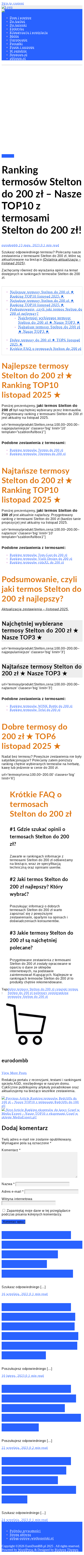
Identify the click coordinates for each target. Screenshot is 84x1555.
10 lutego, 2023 (13, 1375)
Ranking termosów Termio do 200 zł (36, 450)
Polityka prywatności (25, 1531)
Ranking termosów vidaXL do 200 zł (37, 562)
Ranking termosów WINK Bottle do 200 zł (41, 706)
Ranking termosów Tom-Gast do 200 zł (38, 555)
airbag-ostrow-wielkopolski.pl (32, 1538)
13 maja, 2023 (30, 245)
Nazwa (8, 1184)
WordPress (25, 1550)
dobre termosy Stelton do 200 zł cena (35, 989)
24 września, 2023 (15, 1520)
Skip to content (13, 3)
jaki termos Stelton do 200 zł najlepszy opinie (43, 991)
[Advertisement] (42, 110)
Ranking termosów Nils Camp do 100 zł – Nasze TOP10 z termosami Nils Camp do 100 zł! (41, 1408)
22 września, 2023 (15, 1447)
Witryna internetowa (17, 1199)
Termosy (8, 156)
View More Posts (14, 1073)
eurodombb (10, 245)
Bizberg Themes (66, 1550)
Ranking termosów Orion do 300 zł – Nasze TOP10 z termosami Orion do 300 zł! (39, 1480)
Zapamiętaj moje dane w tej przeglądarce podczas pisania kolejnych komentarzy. (36, 1212)
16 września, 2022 (15, 1294)
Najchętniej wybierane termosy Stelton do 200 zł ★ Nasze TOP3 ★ (49, 320)
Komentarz (11, 1150)
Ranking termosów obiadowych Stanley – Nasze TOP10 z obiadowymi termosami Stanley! (42, 1254)
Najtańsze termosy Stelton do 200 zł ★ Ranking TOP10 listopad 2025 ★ (42, 302)
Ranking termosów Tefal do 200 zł (35, 710)
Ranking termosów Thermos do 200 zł (38, 454)
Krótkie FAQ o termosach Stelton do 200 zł (45, 349)
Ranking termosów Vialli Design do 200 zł (41, 558)
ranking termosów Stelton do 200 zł (38, 994)
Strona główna (20, 1534)
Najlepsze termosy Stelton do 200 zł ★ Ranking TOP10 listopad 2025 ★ (42, 294)
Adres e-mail (12, 1191)
